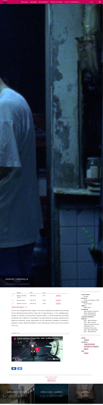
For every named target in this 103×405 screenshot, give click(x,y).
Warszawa (24, 2)
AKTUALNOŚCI (43, 2)
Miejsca (86, 340)
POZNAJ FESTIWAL (57, 2)
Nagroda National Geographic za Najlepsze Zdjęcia (91, 346)
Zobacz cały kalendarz (18, 307)
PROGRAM (33, 2)
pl (95, 2)
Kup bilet (58, 295)
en (91, 2)
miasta (86, 353)
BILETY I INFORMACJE (72, 2)
